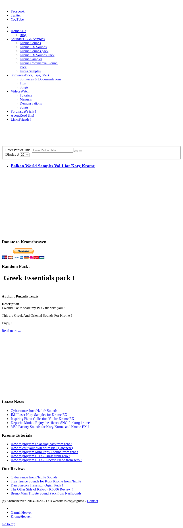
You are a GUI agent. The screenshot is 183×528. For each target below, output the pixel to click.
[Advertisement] (91, 135)
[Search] (76, 151)
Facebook (18, 11)
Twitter (16, 15)
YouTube (17, 19)
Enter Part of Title (18, 150)
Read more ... (11, 331)
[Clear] (80, 151)
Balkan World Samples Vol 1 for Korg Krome (53, 165)
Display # (12, 154)
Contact (92, 501)
